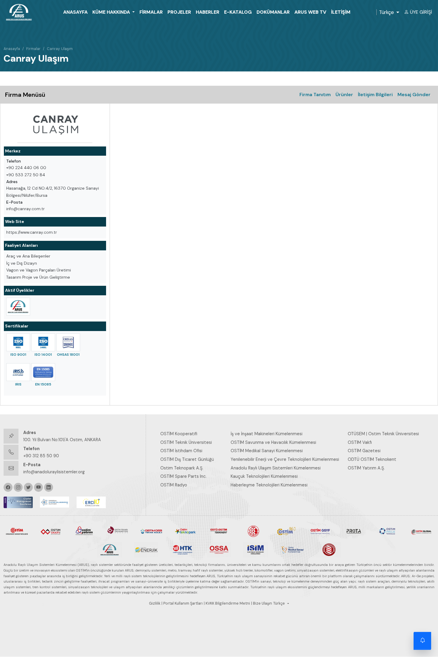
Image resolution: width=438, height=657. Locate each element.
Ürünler (344, 94)
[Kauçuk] (328, 549)
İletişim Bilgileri (375, 94)
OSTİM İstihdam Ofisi (181, 450)
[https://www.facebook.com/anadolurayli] (8, 487)
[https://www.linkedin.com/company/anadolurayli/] (48, 487)
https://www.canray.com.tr (31, 232)
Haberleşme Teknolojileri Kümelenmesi (269, 485)
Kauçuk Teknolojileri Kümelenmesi (264, 476)
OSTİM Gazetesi (364, 450)
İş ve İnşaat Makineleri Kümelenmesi (266, 433)
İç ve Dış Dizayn (21, 263)
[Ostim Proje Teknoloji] (387, 530)
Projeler (179, 12)
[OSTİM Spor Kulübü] (253, 530)
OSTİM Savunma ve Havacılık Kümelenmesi (273, 442)
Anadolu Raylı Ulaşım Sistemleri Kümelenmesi (276, 468)
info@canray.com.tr (25, 208)
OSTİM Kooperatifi (178, 433)
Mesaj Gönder (414, 94)
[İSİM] (255, 549)
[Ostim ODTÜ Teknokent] (219, 530)
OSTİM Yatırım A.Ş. (366, 468)
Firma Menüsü (25, 95)
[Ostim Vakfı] (50, 530)
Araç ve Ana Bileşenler (28, 256)
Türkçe (386, 12)
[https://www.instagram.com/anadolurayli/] (18, 487)
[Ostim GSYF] (320, 530)
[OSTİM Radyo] (286, 530)
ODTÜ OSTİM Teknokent (372, 459)
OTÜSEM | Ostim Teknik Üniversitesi (383, 433)
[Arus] (109, 549)
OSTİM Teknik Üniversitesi (186, 442)
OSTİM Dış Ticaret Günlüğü (187, 459)
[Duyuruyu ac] (422, 641)
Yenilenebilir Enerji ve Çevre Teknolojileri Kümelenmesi (285, 459)
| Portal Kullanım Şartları (182, 603)
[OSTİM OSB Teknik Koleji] (151, 530)
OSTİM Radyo (173, 485)
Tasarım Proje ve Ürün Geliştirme (38, 277)
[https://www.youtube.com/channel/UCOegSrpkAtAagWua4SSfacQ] (38, 487)
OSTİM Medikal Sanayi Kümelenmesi (267, 450)
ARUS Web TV (310, 12)
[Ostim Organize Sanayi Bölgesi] (17, 530)
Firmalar (151, 12)
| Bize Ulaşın (261, 603)
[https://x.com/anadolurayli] (28, 487)
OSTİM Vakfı (360, 442)
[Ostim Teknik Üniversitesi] (118, 530)
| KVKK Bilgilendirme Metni (227, 603)
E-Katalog (238, 12)
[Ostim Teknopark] (185, 530)
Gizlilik (154, 603)
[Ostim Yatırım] (84, 530)
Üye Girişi (421, 12)
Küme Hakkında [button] (111, 12)
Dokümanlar (273, 12)
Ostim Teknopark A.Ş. (181, 468)
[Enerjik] (146, 549)
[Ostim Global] (421, 530)
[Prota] (354, 530)
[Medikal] (292, 549)
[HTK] (182, 549)
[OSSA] (219, 549)
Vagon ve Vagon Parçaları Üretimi (38, 270)
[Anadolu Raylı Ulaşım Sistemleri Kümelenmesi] (18, 307)
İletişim (340, 12)
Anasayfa (75, 12)
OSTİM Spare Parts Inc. (183, 476)
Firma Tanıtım (315, 94)
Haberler (207, 12)
